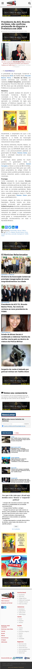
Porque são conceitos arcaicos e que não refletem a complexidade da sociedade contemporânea (15, 504)
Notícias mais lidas (7, 629)
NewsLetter (8, 414)
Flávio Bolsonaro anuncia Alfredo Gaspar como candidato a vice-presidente (20, 460)
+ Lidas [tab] (16, 433)
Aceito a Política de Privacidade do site (14, 426)
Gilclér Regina (22, 614)
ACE (11, 76)
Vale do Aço (22, 653)
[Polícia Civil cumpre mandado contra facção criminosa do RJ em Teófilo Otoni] (6, 470)
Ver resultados (16, 529)
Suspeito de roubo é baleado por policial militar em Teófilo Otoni (15, 370)
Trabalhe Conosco (23, 602)
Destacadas (13, 230)
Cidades (21, 628)
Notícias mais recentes (5, 626)
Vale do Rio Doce (23, 647)
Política (24, 230)
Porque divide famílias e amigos (13, 508)
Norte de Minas (23, 651)
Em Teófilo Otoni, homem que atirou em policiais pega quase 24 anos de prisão (20, 439)
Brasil (3, 633)
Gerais (3, 631)
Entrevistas (4, 638)
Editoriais (4, 642)
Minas (3, 635)
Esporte (21, 633)
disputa (13, 232)
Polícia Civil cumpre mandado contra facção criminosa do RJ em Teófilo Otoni (20, 470)
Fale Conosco (5, 601)
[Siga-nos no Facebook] (2, 607)
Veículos (21, 622)
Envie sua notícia (23, 603)
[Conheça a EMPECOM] (18, 658)
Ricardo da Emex (6, 234)
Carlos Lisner (22, 612)
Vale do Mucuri (22, 645)
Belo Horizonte (22, 644)
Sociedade (21, 638)
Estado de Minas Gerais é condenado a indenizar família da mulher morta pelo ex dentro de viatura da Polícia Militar (15, 338)
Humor (20, 619)
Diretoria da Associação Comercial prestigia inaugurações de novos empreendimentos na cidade (15, 279)
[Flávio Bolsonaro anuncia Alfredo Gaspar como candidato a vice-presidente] (6, 460)
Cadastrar (26, 424)
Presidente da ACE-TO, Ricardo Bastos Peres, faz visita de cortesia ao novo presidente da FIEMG (14, 308)
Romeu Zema (22, 153)
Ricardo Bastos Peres (22, 232)
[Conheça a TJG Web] (27, 658)
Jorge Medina (22, 611)
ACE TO (8, 232)
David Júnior (22, 609)
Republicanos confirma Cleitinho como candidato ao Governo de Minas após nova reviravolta (20, 450)
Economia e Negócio (24, 631)
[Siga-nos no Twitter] (5, 607)
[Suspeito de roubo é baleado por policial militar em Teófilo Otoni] (16, 355)
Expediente (22, 595)
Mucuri (19, 230)
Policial (20, 635)
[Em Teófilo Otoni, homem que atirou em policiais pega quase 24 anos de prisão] (6, 439)
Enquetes (21, 620)
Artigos (3, 640)
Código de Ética (22, 598)
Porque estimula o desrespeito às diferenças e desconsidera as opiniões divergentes (14, 516)
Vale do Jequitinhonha (24, 649)
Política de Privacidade (24, 600)
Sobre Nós (21, 596)
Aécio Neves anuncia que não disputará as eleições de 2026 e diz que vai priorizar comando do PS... (20, 481)
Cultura (20, 629)
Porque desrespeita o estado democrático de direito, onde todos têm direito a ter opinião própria (16, 522)
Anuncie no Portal (6, 603)
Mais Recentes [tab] (7, 433)
